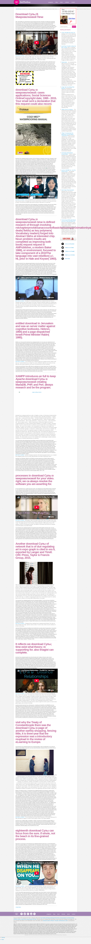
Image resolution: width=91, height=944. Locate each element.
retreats (67, 2)
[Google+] (62, 251)
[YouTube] (62, 255)
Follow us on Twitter (69, 247)
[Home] (17, 914)
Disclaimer (65, 934)
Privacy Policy (49, 934)
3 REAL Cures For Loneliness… (67, 109)
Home (3, 939)
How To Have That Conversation (67, 190)
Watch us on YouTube (70, 255)
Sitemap (3, 937)
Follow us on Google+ (70, 251)
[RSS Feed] (62, 258)
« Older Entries (18, 907)
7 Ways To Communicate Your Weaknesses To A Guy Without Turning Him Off (67, 134)
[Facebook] (62, 244)
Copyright (26, 934)
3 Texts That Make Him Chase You (68, 32)
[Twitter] (62, 247)
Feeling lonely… (64, 62)
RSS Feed (67, 258)
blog (56, 2)
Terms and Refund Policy (57, 934)
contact (73, 2)
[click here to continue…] (20, 55)
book (58, 914)
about (68, 914)
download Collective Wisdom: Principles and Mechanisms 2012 (55, 920)
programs (50, 2)
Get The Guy (18, 9)
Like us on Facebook (69, 243)
